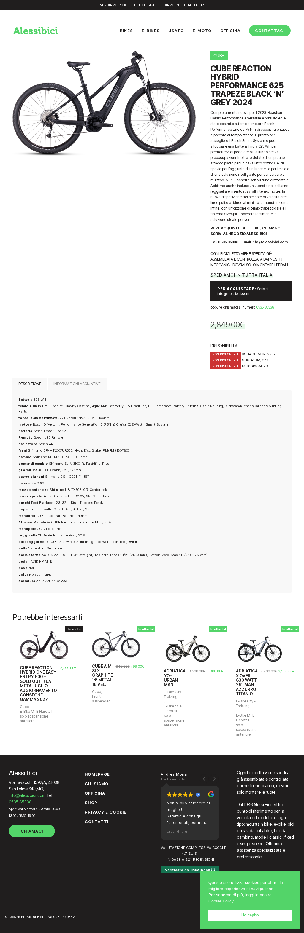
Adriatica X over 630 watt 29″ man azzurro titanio (247, 682)
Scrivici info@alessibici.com (242, 291)
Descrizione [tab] (29, 383)
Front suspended (101, 698)
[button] (214, 778)
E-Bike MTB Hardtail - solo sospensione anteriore (37, 716)
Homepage (97, 774)
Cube (24, 706)
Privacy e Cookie (106, 812)
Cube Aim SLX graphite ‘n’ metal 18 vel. (102, 675)
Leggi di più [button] (177, 831)
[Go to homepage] (35, 30)
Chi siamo (97, 783)
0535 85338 (265, 307)
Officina (95, 793)
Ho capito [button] (250, 915)
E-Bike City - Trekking (173, 694)
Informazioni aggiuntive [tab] (77, 383)
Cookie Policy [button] (221, 901)
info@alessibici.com (27, 795)
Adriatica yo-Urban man (175, 678)
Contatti (96, 821)
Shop (91, 802)
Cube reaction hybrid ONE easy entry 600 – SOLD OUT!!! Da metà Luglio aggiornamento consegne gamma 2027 (38, 683)
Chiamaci (32, 831)
